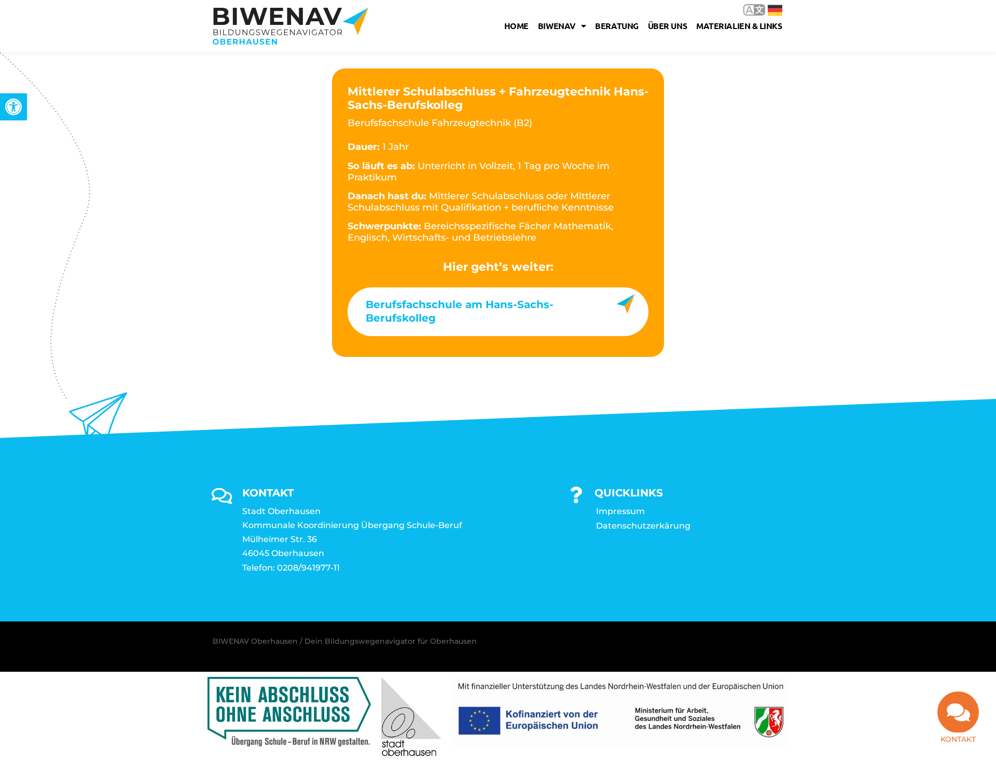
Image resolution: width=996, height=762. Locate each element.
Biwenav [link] (557, 25)
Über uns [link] (667, 25)
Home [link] (516, 25)
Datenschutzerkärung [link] (643, 526)
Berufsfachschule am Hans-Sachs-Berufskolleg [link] (460, 311)
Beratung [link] (616, 25)
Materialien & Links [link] (739, 25)
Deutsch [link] (767, 9)
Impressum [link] (620, 511)
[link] (13, 106)
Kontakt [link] (958, 739)
